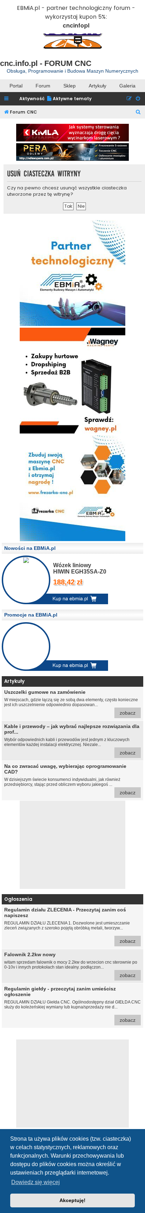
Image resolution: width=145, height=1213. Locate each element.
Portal (16, 86)
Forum (43, 86)
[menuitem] (69, 99)
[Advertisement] (72, 845)
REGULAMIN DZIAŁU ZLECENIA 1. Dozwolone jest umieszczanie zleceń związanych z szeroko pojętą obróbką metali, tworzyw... (69, 925)
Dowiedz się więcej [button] (35, 1182)
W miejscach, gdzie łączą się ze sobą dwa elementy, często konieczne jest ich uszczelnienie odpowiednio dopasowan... (71, 702)
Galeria (127, 86)
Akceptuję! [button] (72, 1200)
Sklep (69, 86)
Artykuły (97, 86)
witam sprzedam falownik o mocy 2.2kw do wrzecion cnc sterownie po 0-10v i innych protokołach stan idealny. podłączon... (70, 965)
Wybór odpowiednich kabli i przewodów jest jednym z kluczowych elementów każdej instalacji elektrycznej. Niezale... (71, 739)
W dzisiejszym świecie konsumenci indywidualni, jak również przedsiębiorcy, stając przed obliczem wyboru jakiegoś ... (69, 779)
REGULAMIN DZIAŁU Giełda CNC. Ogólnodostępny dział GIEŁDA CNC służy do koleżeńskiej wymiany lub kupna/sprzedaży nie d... (72, 1004)
